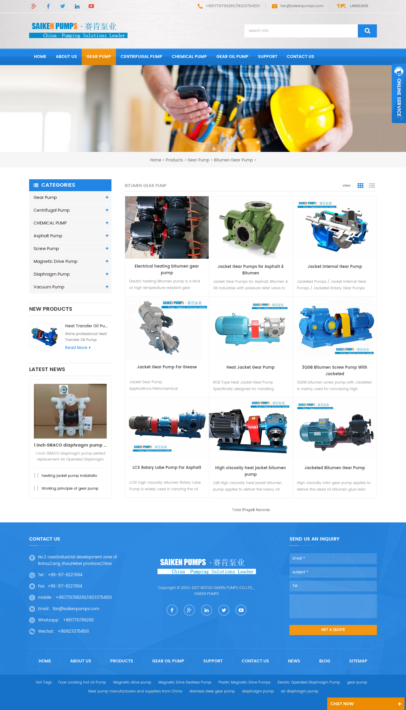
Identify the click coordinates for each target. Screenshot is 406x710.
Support (267, 56)
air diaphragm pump (299, 691)
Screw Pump (46, 248)
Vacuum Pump (49, 287)
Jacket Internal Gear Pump (335, 267)
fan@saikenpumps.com (302, 6)
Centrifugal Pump (141, 56)
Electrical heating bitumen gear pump (167, 269)
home (40, 56)
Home (45, 661)
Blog (324, 661)
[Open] (399, 93)
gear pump (357, 682)
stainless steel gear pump (212, 691)
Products (174, 160)
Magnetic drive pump (132, 682)
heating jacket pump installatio (69, 476)
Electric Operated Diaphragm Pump (309, 682)
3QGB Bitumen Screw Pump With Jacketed (334, 371)
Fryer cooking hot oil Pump (82, 682)
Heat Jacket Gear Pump (250, 368)
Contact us (300, 56)
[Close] (399, 126)
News (294, 661)
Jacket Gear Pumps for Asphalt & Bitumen (251, 270)
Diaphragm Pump (52, 274)
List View (371, 185)
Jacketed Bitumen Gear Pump (334, 468)
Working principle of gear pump (70, 488)
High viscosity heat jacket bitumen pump (250, 471)
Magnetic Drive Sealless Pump (184, 682)
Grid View (360, 185)
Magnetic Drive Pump (55, 261)
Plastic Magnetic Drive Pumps (244, 682)
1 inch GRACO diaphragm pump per (70, 445)
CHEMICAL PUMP (189, 56)
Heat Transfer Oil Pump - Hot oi (88, 326)
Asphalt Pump (48, 236)
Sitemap (358, 661)
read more (76, 348)
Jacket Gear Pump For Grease (167, 367)
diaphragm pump (258, 691)
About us (66, 56)
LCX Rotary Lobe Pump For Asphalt (167, 468)
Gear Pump (98, 56)
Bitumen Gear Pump (233, 160)
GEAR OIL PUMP (232, 56)
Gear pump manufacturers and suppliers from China (135, 691)
